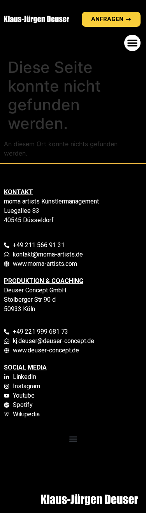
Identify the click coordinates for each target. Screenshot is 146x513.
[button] (132, 43)
